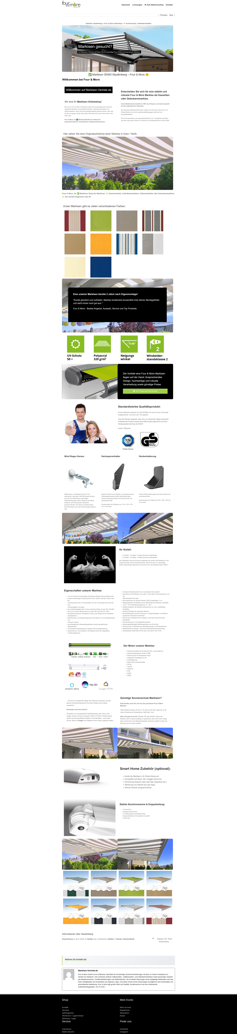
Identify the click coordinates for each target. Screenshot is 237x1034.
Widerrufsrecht (68, 1032)
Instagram (124, 1032)
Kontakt (65, 1007)
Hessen (119, 939)
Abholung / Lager (69, 1018)
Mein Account (125, 1007)
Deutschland (129, 939)
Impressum (66, 1029)
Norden (90, 939)
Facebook (124, 1029)
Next (171, 15)
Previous (163, 15)
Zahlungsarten (68, 1013)
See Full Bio (100, 987)
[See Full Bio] (105, 987)
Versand (65, 1010)
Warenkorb (124, 1013)
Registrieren (125, 1010)
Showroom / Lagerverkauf (72, 1016)
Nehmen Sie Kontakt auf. (76, 959)
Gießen (111, 939)
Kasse (122, 1016)
